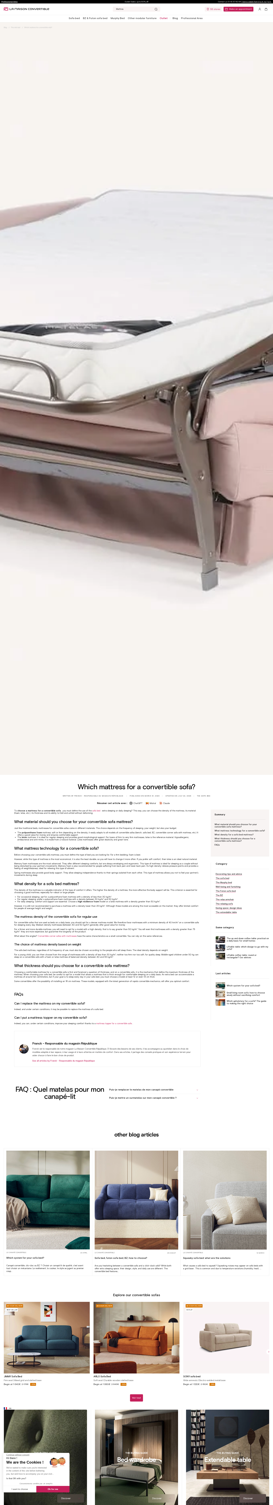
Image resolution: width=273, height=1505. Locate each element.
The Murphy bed (224, 882)
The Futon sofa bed (226, 891)
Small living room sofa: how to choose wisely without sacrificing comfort (246, 994)
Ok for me (53, 1489)
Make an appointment (240, 9)
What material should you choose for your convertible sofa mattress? (236, 825)
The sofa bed (15, 27)
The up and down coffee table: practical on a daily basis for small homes (248, 939)
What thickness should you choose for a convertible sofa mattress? (235, 840)
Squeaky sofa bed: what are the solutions (207, 1258)
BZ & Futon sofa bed (95, 18)
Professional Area (9, 1)
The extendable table (226, 912)
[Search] (155, 9)
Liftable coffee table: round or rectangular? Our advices (242, 956)
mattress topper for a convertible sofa (114, 1023)
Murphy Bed (118, 18)
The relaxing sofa (224, 904)
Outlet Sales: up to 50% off (136, 1)
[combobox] (136, 9)
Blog (175, 18)
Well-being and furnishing (228, 887)
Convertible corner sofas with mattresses (57, 936)
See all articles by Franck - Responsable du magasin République (63, 1061)
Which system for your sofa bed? (243, 985)
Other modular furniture (142, 18)
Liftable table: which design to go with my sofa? (247, 948)
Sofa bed (74, 18)
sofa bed (96, 811)
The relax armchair (225, 899)
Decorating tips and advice (229, 874)
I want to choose (20, 1489)
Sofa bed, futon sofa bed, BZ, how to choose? (121, 1258)
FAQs (217, 845)
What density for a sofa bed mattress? (234, 835)
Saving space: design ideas (229, 908)
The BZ (219, 895)
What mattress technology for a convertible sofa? (240, 831)
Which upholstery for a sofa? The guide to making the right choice (246, 1002)
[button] (74, 18)
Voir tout (136, 1398)
